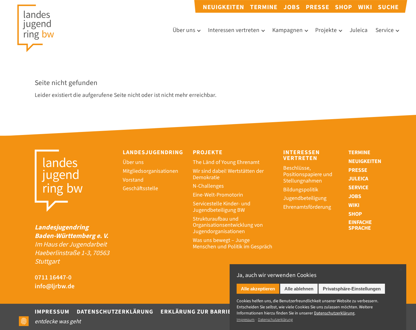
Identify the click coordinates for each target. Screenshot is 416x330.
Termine (263, 7)
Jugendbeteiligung (304, 198)
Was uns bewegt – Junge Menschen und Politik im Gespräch (232, 243)
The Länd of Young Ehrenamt (226, 162)
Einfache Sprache (360, 225)
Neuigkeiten (223, 7)
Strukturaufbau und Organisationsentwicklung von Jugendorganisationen (228, 225)
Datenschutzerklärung (115, 311)
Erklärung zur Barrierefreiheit (213, 311)
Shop (343, 7)
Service (384, 30)
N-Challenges (208, 186)
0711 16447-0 (53, 277)
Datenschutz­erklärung (334, 313)
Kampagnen (287, 30)
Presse (317, 7)
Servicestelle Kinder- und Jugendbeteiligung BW (221, 207)
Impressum (52, 311)
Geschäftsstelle (140, 188)
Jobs (292, 7)
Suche (388, 7)
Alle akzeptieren (258, 288)
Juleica (359, 30)
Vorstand (133, 180)
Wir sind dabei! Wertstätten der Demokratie (228, 174)
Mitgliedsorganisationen (150, 171)
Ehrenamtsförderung (307, 207)
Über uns (184, 30)
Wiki (365, 7)
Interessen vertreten (233, 30)
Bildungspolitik (300, 189)
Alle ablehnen (298, 288)
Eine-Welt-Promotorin (218, 195)
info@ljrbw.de (55, 286)
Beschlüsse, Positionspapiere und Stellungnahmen (307, 174)
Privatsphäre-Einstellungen (352, 288)
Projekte (326, 30)
